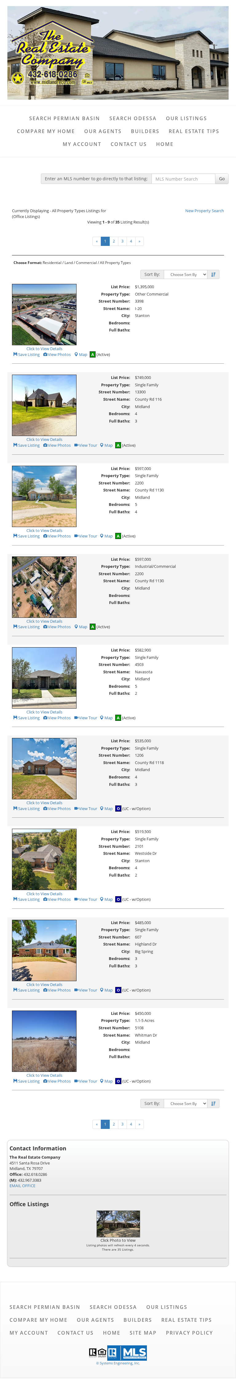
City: (125, 315)
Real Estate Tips (194, 131)
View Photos (59, 354)
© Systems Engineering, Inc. (118, 1363)
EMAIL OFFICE (22, 1185)
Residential (52, 262)
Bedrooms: (119, 323)
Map (83, 354)
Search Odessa (133, 118)
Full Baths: (119, 330)
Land (69, 262)
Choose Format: (28, 262)
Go (222, 179)
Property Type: (115, 294)
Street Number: (114, 301)
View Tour (87, 445)
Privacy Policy (189, 1332)
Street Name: (116, 308)
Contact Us (129, 144)
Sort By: (152, 274)
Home (165, 144)
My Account (82, 144)
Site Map (143, 1332)
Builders (145, 131)
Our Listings (186, 118)
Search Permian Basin (64, 118)
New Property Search (204, 210)
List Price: (120, 286)
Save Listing (28, 354)
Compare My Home (46, 131)
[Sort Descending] (213, 275)
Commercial (86, 262)
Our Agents (103, 131)
